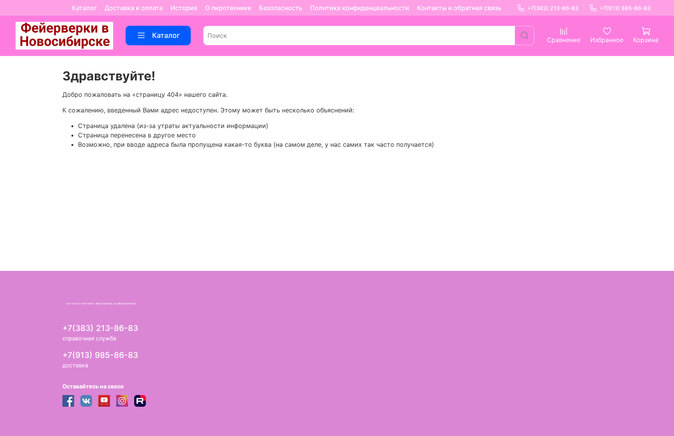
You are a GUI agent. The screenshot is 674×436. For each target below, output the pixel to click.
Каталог (84, 8)
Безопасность (280, 8)
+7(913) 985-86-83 (625, 8)
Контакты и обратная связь (459, 8)
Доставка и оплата (134, 8)
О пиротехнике (228, 8)
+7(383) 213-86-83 (552, 8)
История (183, 8)
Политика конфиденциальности (359, 8)
